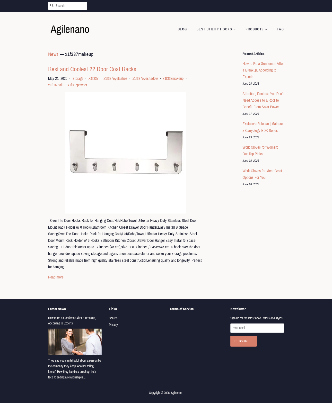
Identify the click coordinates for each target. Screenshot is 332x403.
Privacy (113, 325)
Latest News (57, 309)
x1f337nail (55, 85)
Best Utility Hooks (215, 29)
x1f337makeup (173, 78)
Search (113, 318)
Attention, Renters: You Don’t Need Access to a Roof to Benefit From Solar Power (263, 100)
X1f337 (93, 78)
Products (255, 29)
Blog (182, 29)
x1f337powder (77, 85)
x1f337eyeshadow (145, 78)
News (53, 54)
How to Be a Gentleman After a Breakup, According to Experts (263, 70)
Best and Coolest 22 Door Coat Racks (92, 69)
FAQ (280, 29)
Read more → (58, 277)
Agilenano (176, 393)
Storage (77, 78)
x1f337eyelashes (115, 78)
